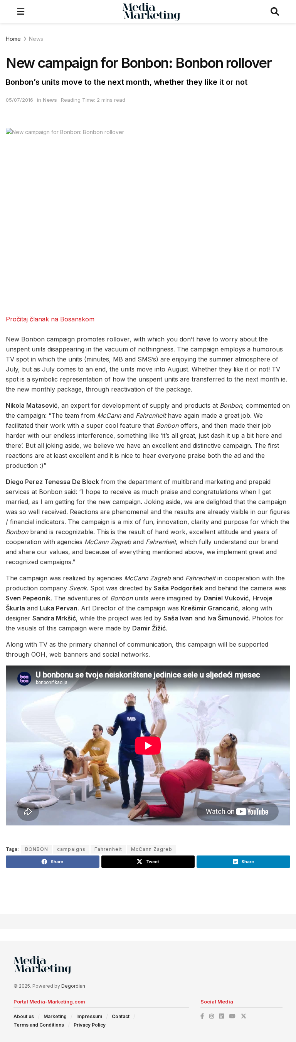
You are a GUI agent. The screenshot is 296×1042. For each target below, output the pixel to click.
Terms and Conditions (38, 1025)
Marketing (55, 1016)
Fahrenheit (108, 849)
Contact (121, 1016)
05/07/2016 (19, 100)
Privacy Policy (90, 1025)
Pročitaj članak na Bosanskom (50, 319)
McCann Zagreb (151, 849)
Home (13, 38)
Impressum (89, 1016)
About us (23, 1016)
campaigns (71, 849)
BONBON (36, 849)
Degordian (73, 986)
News (36, 38)
